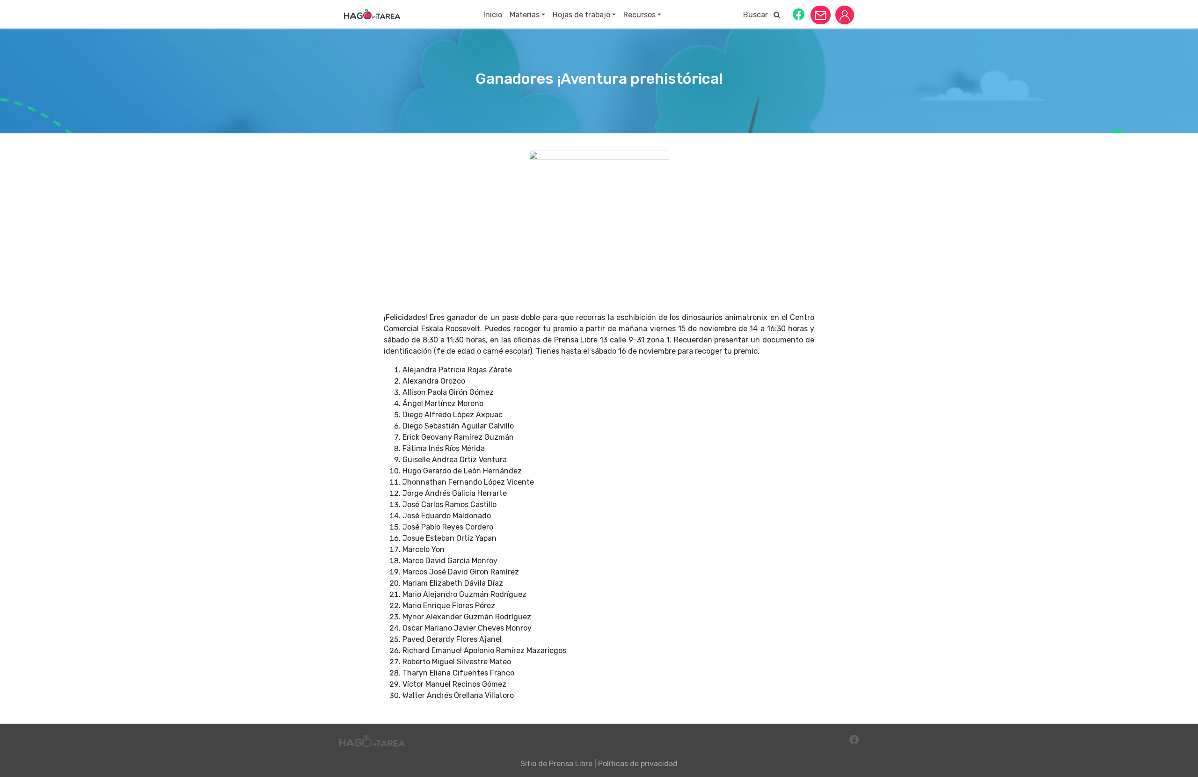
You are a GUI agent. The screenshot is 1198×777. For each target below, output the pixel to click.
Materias (525, 14)
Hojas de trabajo (581, 14)
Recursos (639, 14)
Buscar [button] (758, 14)
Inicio (492, 14)
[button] (799, 14)
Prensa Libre (570, 763)
